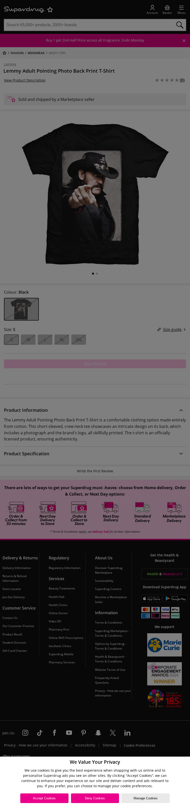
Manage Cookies (146, 798)
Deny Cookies (95, 798)
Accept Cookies (44, 798)
